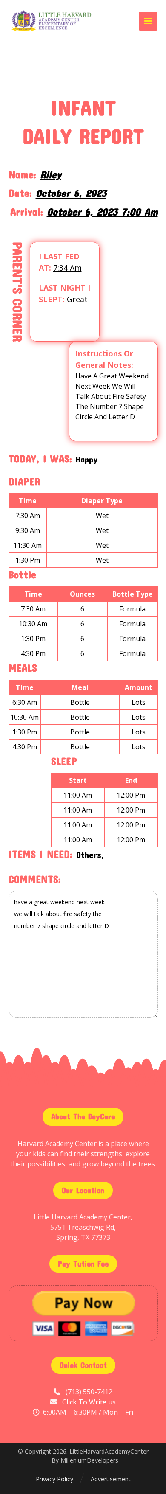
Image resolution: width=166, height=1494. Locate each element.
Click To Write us (89, 1402)
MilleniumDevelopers (89, 1460)
